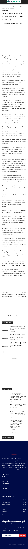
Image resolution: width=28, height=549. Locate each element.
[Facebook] (8, 31)
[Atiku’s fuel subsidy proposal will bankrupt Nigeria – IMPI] (5, 406)
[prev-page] (3, 352)
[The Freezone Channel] (3, 23)
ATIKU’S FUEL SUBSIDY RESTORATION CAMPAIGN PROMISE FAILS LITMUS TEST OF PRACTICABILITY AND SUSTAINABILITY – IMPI (18, 396)
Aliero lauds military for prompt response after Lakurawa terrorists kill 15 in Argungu (18, 336)
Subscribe (22, 535)
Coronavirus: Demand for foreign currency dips (7, 296)
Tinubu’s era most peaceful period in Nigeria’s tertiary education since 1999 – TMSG (17, 413)
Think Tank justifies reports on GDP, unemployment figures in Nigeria (17, 328)
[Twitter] (11, 31)
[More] (26, 31)
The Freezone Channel (10, 23)
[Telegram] (22, 31)
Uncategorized (9, 6)
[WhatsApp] (15, 31)
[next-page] (5, 352)
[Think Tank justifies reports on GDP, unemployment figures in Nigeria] (5, 328)
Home (3, 6)
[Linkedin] (18, 31)
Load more (13, 432)
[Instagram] (12, 546)
